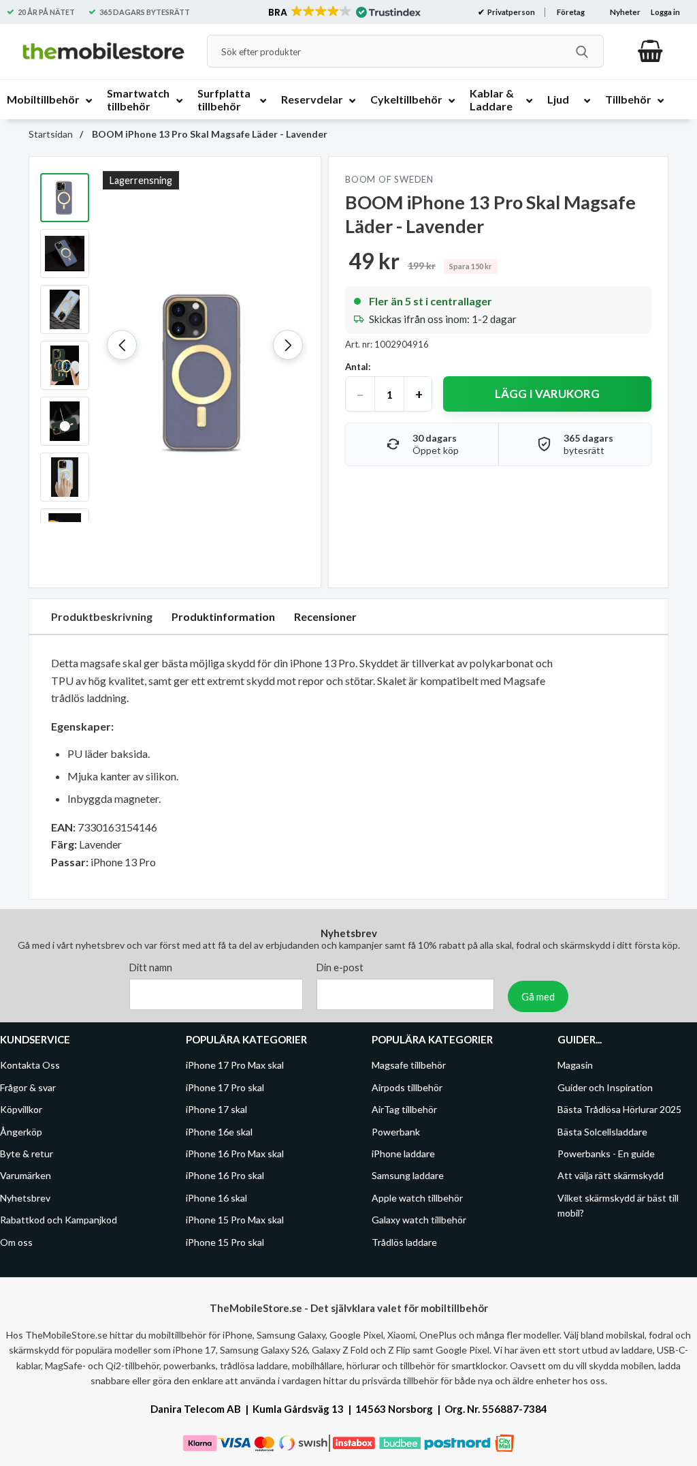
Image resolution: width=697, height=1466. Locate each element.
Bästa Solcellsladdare (602, 1131)
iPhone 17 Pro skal (225, 1087)
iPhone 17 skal (216, 1109)
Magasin (575, 1065)
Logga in (665, 11)
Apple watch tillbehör (417, 1197)
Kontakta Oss (30, 1065)
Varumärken (25, 1175)
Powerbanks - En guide (606, 1153)
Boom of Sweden (389, 179)
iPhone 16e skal (219, 1131)
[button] (343, 12)
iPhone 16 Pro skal (225, 1175)
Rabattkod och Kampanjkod (58, 1219)
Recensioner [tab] (325, 616)
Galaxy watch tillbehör (419, 1219)
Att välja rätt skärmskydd (610, 1175)
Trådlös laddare (404, 1241)
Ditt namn (150, 967)
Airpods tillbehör (407, 1087)
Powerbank (396, 1131)
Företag (571, 11)
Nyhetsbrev (25, 1197)
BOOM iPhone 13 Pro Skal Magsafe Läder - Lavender (208, 134)
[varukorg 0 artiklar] (650, 51)
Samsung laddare (408, 1175)
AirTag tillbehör (404, 1109)
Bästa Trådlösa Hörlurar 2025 (619, 1109)
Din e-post (340, 967)
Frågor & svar (28, 1087)
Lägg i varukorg (547, 393)
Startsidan (51, 134)
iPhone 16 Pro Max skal (235, 1153)
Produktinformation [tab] (223, 616)
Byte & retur (26, 1153)
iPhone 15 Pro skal (225, 1241)
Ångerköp (21, 1131)
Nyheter (625, 11)
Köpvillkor (21, 1109)
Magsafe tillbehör (409, 1065)
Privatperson (510, 11)
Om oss (16, 1241)
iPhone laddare (403, 1153)
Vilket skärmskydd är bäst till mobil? (618, 1204)
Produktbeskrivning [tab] (101, 616)
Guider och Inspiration (605, 1087)
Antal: (357, 366)
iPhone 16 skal (216, 1197)
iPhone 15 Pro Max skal (235, 1219)
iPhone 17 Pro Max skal (235, 1065)
